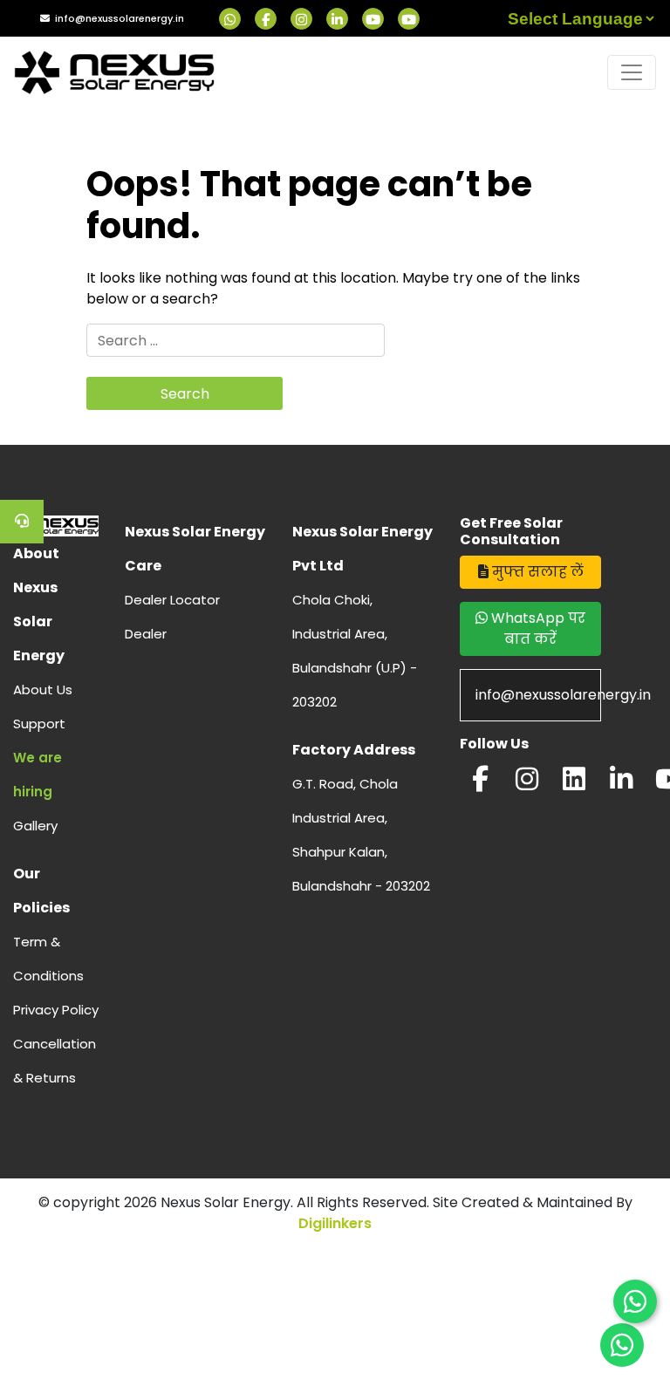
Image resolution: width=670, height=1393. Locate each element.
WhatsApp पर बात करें (536, 628)
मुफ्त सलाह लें (536, 572)
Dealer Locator (172, 600)
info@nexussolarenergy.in (119, 18)
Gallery (35, 825)
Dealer (146, 634)
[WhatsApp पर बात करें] (635, 1301)
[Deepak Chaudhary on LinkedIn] (621, 784)
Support (39, 723)
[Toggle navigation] (631, 72)
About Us (42, 689)
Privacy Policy (56, 1009)
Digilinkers (335, 1223)
